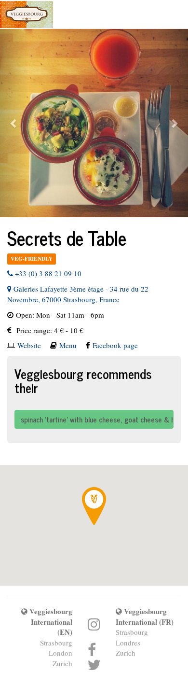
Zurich (62, 663)
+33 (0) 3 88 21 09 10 (47, 273)
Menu (68, 345)
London (60, 653)
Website (29, 345)
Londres (128, 642)
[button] (14, 123)
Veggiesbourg (26, 14)
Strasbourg (56, 642)
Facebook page (115, 345)
